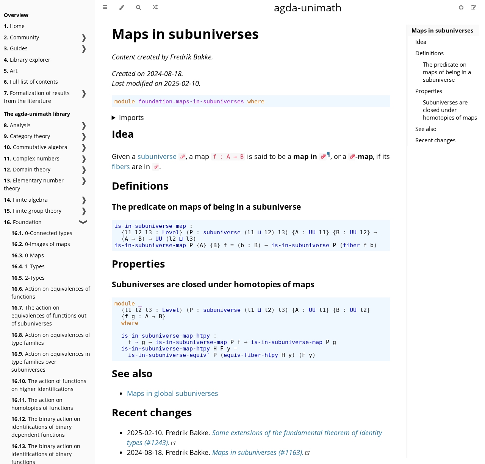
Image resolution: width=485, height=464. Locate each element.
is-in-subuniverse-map (150, 226)
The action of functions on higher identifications (48, 384)
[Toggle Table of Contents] (105, 7)
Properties (428, 91)
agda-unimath (308, 7)
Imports (131, 117)
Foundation (23, 222)
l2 (138, 232)
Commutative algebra (35, 147)
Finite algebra (26, 199)
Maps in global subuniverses (172, 393)
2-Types (28, 277)
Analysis (17, 125)
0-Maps (27, 255)
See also (425, 128)
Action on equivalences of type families (50, 338)
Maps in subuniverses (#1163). (258, 452)
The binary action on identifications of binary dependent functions (45, 426)
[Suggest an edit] (473, 7)
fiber (351, 245)
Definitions (429, 53)
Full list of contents (31, 81)
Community (21, 37)
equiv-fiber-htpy (251, 355)
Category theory (27, 136)
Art (10, 70)
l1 (128, 232)
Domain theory (27, 169)
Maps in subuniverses (442, 30)
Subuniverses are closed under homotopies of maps (450, 109)
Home (14, 26)
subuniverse (157, 156)
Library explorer (27, 59)
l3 (148, 232)
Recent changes (435, 140)
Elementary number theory (34, 184)
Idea (420, 41)
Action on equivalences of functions (50, 292)
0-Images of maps (40, 244)
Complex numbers (31, 158)
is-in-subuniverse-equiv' (169, 355)
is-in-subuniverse (300, 245)
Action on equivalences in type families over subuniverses (50, 361)
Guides (16, 48)
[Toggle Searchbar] (138, 7)
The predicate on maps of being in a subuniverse (447, 72)
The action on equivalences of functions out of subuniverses (48, 315)
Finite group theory (32, 210)
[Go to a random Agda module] (155, 7)
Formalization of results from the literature (37, 96)
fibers (121, 166)
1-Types (28, 266)
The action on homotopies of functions (42, 403)
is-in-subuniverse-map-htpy (165, 335)
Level (170, 232)
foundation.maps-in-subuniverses (191, 101)
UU (312, 232)
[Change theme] (121, 7)
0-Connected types (41, 233)
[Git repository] (462, 7)
